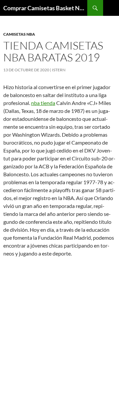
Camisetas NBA (19, 34)
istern (58, 69)
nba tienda (43, 103)
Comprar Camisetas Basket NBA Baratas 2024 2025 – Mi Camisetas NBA (45, 8)
